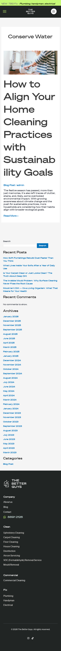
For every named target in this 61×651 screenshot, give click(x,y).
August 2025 (10, 334)
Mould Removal (11, 564)
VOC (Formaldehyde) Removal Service (22, 560)
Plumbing (22, 4)
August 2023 (10, 431)
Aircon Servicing (11, 555)
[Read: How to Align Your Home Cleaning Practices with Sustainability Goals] (31, 62)
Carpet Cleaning (11, 537)
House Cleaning (11, 546)
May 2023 (8, 444)
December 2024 (12, 360)
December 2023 (12, 413)
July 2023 (8, 435)
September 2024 (12, 374)
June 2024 (9, 387)
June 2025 (9, 338)
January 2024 (10, 409)
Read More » (11, 215)
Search (6, 241)
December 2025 (12, 321)
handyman (34, 4)
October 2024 (10, 369)
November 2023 (12, 417)
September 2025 (12, 330)
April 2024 (9, 395)
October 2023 (10, 422)
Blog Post (9, 185)
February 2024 (11, 404)
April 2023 (9, 448)
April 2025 (9, 343)
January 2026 (10, 317)
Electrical (8, 605)
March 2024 (9, 400)
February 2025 (11, 352)
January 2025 (10, 356)
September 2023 (12, 426)
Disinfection (9, 551)
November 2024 (12, 365)
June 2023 (9, 439)
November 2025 (12, 325)
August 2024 (10, 378)
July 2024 (8, 382)
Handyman (8, 600)
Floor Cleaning (10, 542)
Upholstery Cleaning (13, 533)
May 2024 (8, 391)
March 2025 (9, 347)
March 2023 (9, 452)
